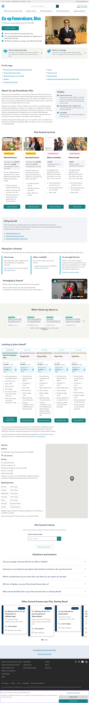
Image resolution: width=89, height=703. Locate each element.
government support (41, 266)
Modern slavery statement (37, 683)
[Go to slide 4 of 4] (47, 639)
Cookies (13, 683)
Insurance (8, 1)
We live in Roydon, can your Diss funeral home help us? (26, 584)
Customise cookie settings (73, 693)
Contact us (48, 668)
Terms (18, 683)
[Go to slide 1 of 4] (42, 639)
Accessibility (25, 683)
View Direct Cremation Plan (10, 419)
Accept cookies (73, 701)
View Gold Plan (78, 420)
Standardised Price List (13, 233)
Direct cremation (55, 207)
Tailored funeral (12, 207)
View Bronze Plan (44, 420)
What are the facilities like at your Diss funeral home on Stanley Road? (32, 591)
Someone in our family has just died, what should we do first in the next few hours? (37, 569)
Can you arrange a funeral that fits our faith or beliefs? (25, 562)
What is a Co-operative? (9, 671)
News (3, 677)
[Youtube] (82, 662)
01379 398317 (11, 28)
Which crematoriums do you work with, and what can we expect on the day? (35, 577)
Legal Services (15, 1)
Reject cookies (73, 697)
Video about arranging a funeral (14, 76)
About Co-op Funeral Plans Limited (12, 662)
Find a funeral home (82, 1)
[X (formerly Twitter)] (76, 662)
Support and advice (79, 11)
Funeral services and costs (12, 73)
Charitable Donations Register (44, 650)
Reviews (6, 79)
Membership (27, 662)
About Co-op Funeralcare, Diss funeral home (18, 69)
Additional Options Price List (15, 236)
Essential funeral (33, 207)
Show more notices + (44, 547)
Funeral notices (52, 76)
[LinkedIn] (86, 662)
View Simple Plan (27, 420)
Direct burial (77, 207)
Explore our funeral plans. (37, 436)
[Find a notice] (59, 539)
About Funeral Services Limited (10, 665)
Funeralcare (23, 1)
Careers (47, 662)
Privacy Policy (5, 683)
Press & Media (6, 674)
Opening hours (52, 73)
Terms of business (44, 654)
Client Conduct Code (8, 668)
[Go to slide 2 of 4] (43, 639)
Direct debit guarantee (29, 668)
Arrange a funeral (31, 11)
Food (3, 1)
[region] (44, 696)
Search (57, 6)
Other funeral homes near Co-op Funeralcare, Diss (63, 79)
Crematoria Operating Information (17, 238)
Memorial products (46, 11)
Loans (28, 1)
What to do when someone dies (13, 11)
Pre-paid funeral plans (62, 11)
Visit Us (49, 69)
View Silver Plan (61, 420)
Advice (47, 665)
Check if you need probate (70, 272)
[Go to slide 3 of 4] (45, 639)
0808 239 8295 (82, 7)
